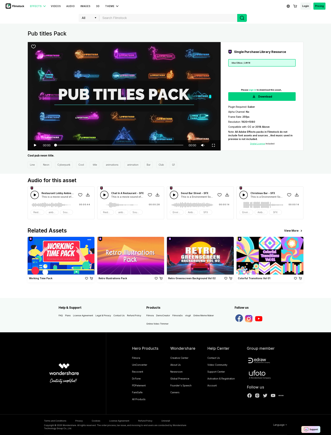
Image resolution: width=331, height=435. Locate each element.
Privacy (79, 420)
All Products (139, 399)
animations (111, 164)
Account (212, 385)
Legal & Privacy (103, 315)
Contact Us (119, 315)
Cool (81, 164)
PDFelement (139, 385)
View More (291, 230)
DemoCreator (163, 315)
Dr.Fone (136, 378)
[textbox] (168, 18)
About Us (175, 364)
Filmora (150, 315)
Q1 (173, 164)
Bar (149, 164)
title (94, 164)
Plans (68, 315)
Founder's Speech (181, 385)
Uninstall (165, 420)
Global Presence (179, 378)
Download (265, 96)
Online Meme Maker (203, 315)
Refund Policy (134, 315)
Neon (46, 164)
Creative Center (179, 357)
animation (132, 164)
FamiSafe (137, 392)
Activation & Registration (221, 378)
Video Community (217, 364)
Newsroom (176, 371)
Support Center (216, 371)
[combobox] (168, 18)
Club (161, 164)
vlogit (188, 315)
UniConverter (139, 364)
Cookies (96, 420)
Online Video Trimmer (157, 323)
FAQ (61, 315)
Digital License (257, 143)
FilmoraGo (177, 315)
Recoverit (137, 371)
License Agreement (83, 315)
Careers (174, 392)
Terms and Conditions (55, 420)
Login (305, 5)
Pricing (319, 5)
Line (32, 164)
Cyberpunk (63, 164)
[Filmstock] (15, 6)
